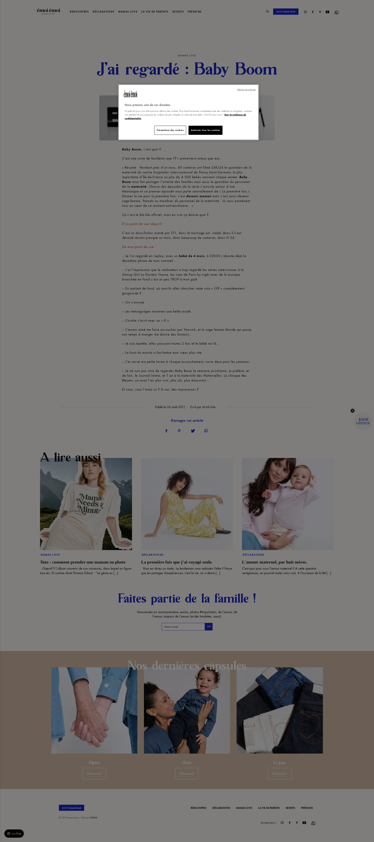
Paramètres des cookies (170, 130)
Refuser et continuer (246, 89)
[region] (188, 112)
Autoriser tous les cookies (205, 130)
